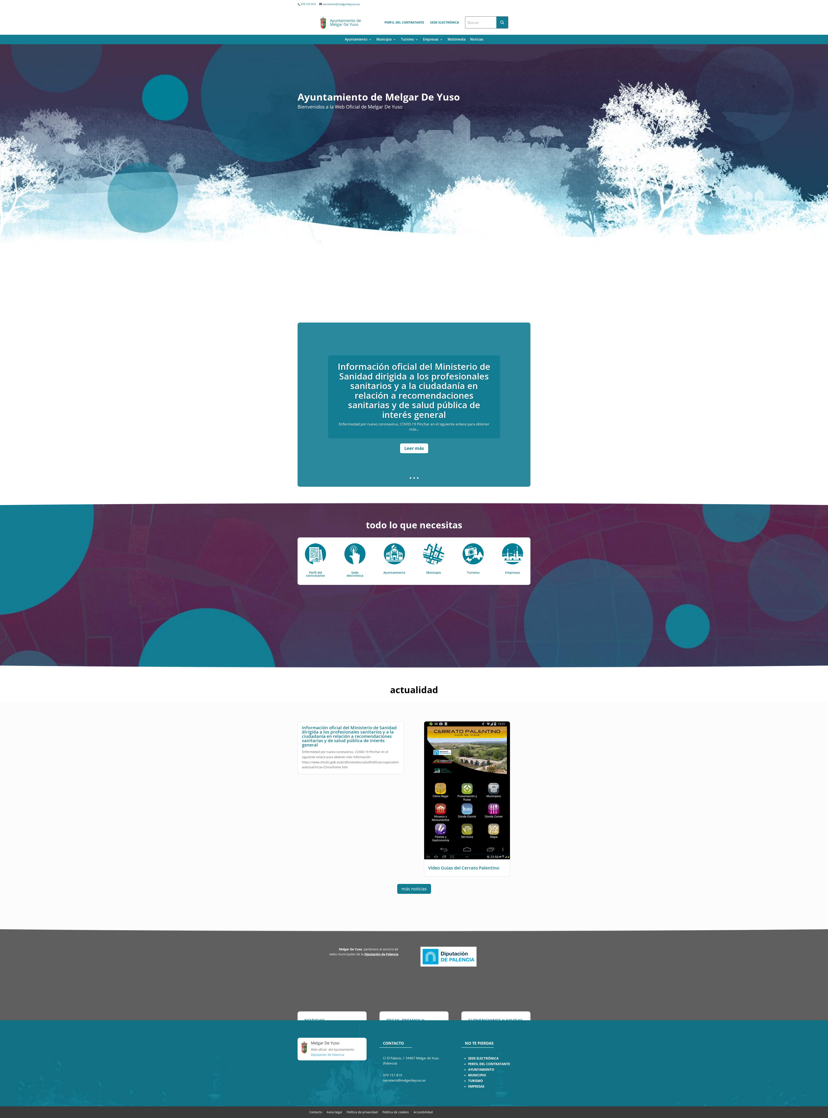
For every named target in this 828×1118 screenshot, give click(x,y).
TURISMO (475, 1081)
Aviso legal (334, 1112)
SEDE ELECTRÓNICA (483, 1058)
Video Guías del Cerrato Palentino (414, 396)
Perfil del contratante (404, 22)
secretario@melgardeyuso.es (341, 4)
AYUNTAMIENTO (481, 1069)
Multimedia (457, 40)
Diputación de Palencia (381, 954)
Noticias (476, 40)
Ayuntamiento (356, 40)
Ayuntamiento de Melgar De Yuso (345, 22)
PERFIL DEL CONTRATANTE (489, 1064)
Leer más (414, 419)
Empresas (431, 40)
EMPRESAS (476, 1086)
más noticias (414, 889)
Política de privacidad (362, 1112)
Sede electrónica (444, 22)
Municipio (384, 40)
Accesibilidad (423, 1112)
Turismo (407, 40)
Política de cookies (396, 1112)
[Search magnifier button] (502, 22)
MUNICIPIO (477, 1075)
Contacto (315, 1112)
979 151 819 (308, 4)
